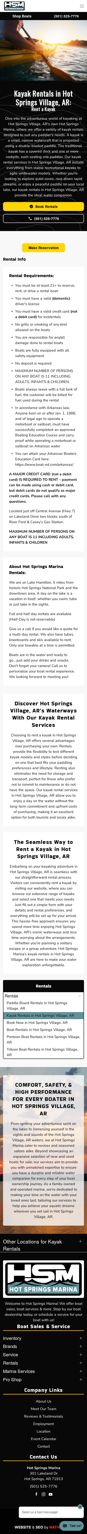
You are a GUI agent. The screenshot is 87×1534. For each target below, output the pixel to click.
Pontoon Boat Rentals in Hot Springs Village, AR (43, 1039)
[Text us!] (71, 1526)
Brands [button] (10, 1346)
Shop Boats (22, 16)
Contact (43, 1446)
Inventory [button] (12, 1338)
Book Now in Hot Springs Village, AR (37, 1022)
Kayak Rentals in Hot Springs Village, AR (40, 1015)
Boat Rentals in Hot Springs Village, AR (39, 1029)
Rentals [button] (11, 996)
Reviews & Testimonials (43, 1416)
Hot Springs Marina (43, 1467)
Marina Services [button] (19, 1371)
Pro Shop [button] (12, 1379)
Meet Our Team (43, 1408)
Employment (43, 1423)
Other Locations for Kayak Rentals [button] (32, 1245)
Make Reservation (44, 247)
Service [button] (10, 1354)
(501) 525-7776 (43, 1486)
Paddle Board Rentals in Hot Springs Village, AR (37, 1005)
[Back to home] (14, 6)
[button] (82, 6)
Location (43, 1431)
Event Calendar (43, 1438)
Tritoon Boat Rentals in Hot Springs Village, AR (42, 1052)
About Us (43, 1401)
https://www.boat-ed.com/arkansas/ (44, 464)
